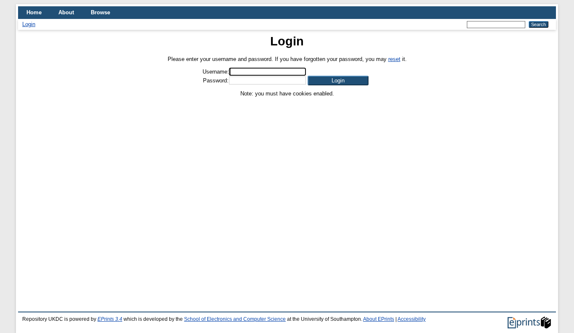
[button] (338, 80)
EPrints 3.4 (109, 319)
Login (28, 24)
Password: (216, 80)
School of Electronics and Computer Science (235, 319)
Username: (216, 72)
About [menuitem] (66, 12)
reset (394, 59)
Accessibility (412, 319)
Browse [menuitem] (100, 12)
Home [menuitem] (34, 12)
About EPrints (378, 319)
